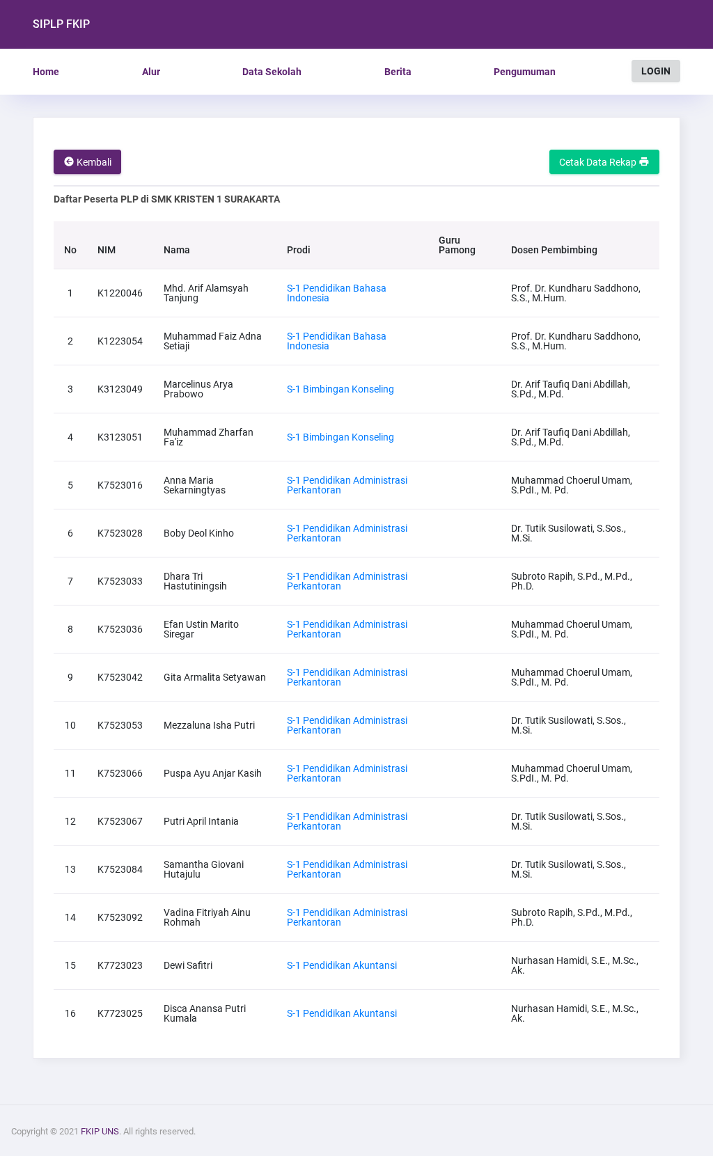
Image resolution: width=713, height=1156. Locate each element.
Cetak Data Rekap (598, 162)
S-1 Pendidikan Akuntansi (342, 965)
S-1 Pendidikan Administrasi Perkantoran (347, 485)
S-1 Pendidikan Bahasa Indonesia (336, 293)
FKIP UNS (100, 1131)
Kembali (93, 162)
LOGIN (656, 71)
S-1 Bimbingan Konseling (340, 389)
